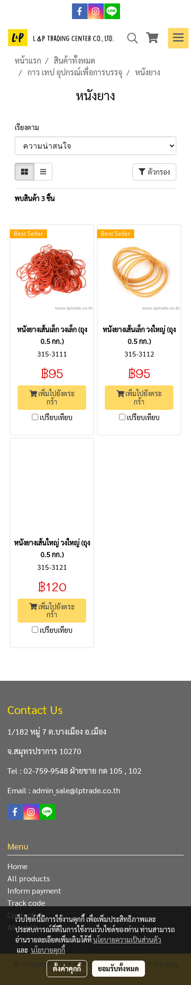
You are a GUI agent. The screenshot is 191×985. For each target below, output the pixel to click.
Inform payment (34, 890)
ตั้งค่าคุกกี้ (67, 968)
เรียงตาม (29, 127)
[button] (129, 38)
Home (17, 866)
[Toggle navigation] (178, 38)
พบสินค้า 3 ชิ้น (35, 198)
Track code (26, 902)
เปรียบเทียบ (56, 417)
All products (28, 878)
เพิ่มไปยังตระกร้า (55, 397)
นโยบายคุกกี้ (48, 949)
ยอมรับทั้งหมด (118, 968)
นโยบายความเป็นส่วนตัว (127, 939)
